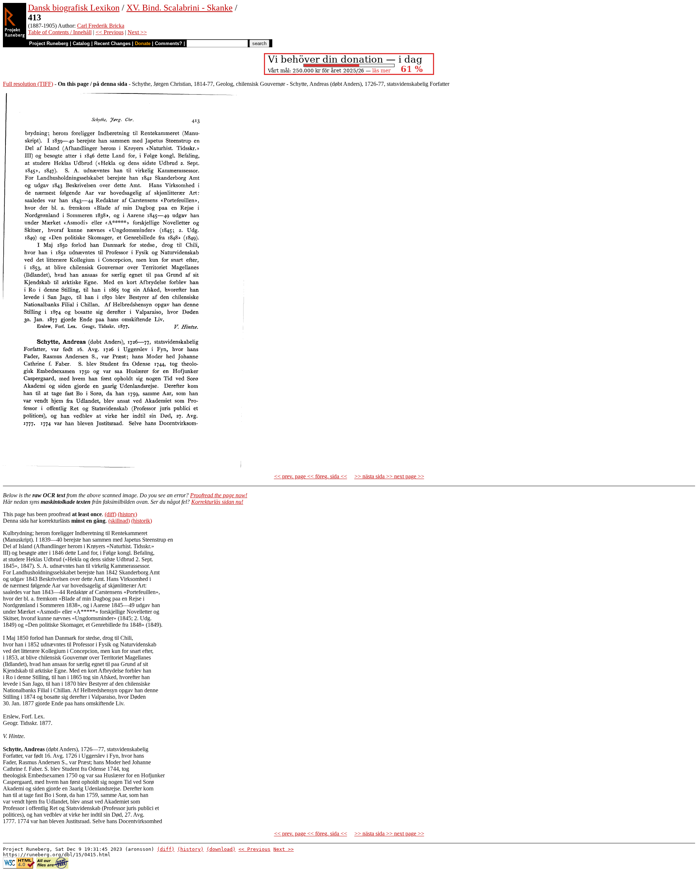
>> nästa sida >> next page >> (389, 476)
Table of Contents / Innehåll (60, 32)
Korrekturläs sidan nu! (217, 502)
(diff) (110, 514)
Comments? (168, 43)
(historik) (141, 521)
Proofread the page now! (218, 495)
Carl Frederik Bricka (100, 26)
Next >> (137, 32)
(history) (127, 514)
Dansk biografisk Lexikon (74, 7)
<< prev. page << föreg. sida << (310, 476)
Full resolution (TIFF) (28, 84)
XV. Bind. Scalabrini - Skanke (180, 7)
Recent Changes (112, 43)
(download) (221, 849)
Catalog (81, 43)
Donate (143, 43)
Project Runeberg (48, 43)
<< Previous (110, 32)
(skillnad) (119, 521)
